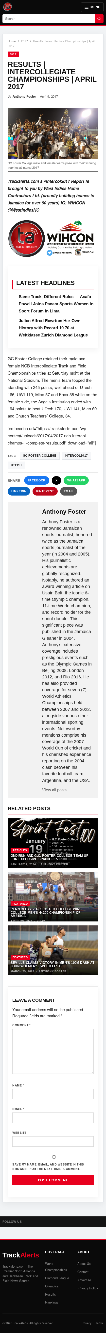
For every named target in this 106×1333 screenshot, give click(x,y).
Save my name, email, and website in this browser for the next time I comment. (48, 1166)
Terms (99, 1323)
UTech (16, 465)
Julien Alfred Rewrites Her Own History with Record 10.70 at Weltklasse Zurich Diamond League (53, 327)
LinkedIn (18, 491)
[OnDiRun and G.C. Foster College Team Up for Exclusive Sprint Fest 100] (53, 843)
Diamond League (57, 1278)
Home (12, 41)
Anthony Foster (24, 96)
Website (19, 1132)
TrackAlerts (20, 1323)
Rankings (51, 1302)
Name (18, 1085)
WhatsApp (76, 480)
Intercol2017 (76, 455)
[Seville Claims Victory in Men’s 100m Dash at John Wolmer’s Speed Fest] (53, 950)
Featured (20, 903)
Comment (21, 1025)
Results (50, 1294)
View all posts (54, 790)
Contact (82, 1271)
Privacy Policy (87, 1288)
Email (69, 491)
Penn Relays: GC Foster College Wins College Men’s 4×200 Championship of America (46, 912)
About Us (84, 1263)
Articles (20, 850)
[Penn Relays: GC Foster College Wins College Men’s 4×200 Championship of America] (53, 896)
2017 (24, 41)
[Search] (99, 18)
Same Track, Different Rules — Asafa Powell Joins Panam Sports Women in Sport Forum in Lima (56, 303)
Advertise (84, 1279)
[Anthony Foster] (25, 516)
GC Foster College (39, 455)
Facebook (37, 480)
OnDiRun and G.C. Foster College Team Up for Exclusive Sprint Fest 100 (49, 857)
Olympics (52, 1286)
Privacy (86, 1323)
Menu (95, 7)
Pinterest (45, 491)
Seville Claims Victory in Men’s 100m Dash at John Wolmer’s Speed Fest (52, 964)
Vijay (41, 921)
